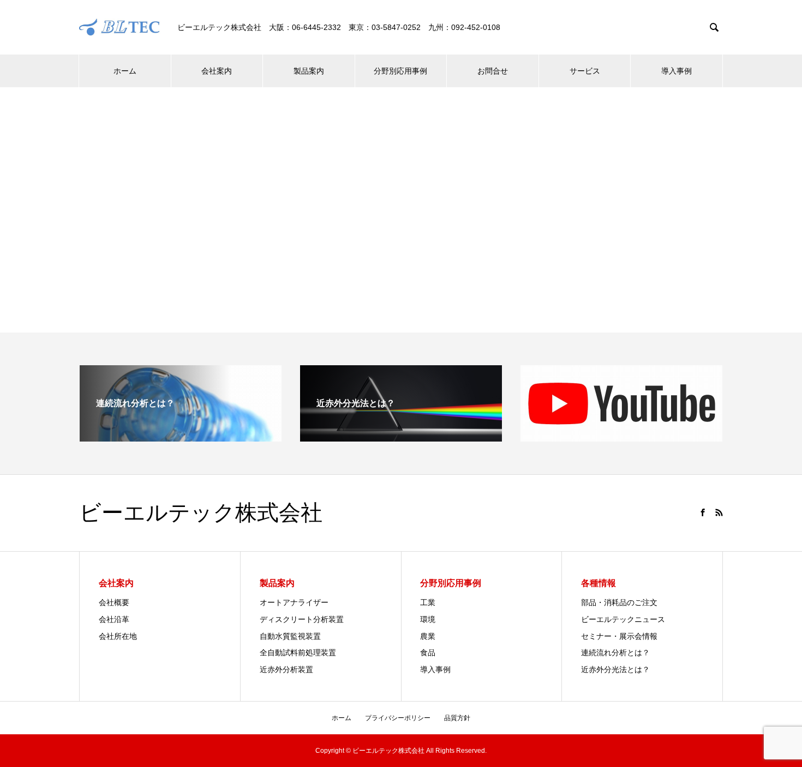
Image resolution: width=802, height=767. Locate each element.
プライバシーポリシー (397, 718)
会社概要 (114, 602)
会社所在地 (118, 636)
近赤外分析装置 (286, 669)
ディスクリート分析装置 (302, 619)
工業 (427, 602)
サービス (585, 71)
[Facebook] (703, 512)
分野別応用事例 (400, 71)
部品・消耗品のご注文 (619, 602)
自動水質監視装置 (290, 636)
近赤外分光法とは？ (615, 669)
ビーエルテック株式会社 (200, 513)
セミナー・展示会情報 (619, 636)
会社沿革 (114, 619)
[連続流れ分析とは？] (181, 437)
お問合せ (492, 71)
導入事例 (676, 71)
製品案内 (309, 71)
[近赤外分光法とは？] (401, 437)
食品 (427, 652)
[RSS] (719, 512)
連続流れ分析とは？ (615, 652)
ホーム (124, 71)
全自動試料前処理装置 (298, 652)
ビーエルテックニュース (623, 619)
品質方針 (457, 718)
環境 (427, 619)
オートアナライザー (294, 602)
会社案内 (216, 71)
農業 (427, 636)
